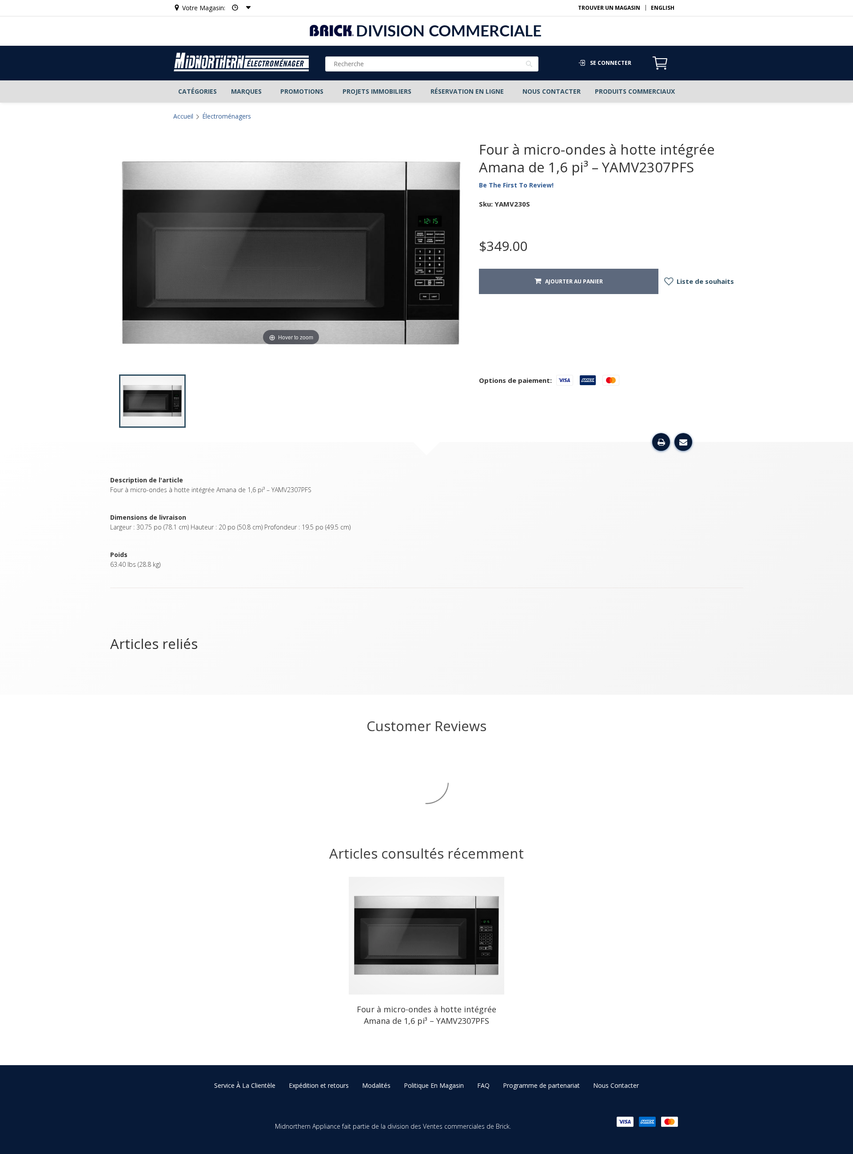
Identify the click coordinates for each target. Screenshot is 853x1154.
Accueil (183, 116)
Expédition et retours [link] (319, 1085)
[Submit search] (529, 64)
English (662, 8)
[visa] (625, 1121)
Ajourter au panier (572, 281)
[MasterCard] (669, 1121)
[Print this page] (661, 442)
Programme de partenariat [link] (541, 1085)
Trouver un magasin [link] (609, 8)
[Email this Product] (683, 442)
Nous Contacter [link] (616, 1085)
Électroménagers (226, 116)
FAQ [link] (483, 1085)
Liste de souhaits (704, 281)
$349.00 (503, 246)
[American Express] (647, 1121)
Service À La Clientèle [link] (244, 1085)
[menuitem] (197, 91)
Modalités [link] (376, 1085)
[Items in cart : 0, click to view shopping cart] (660, 68)
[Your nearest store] (238, 8)
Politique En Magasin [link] (434, 1085)
